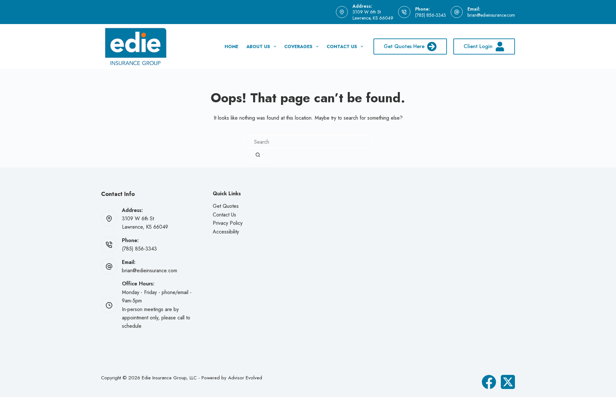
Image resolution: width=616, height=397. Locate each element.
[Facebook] (489, 382)
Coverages (298, 46)
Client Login (478, 46)
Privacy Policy (228, 223)
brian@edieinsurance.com (491, 15)
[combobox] (308, 141)
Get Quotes (226, 206)
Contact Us (342, 46)
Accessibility (226, 231)
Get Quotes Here (404, 46)
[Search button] (258, 154)
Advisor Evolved (245, 377)
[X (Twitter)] (508, 382)
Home (231, 46)
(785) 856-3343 (430, 15)
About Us (258, 46)
